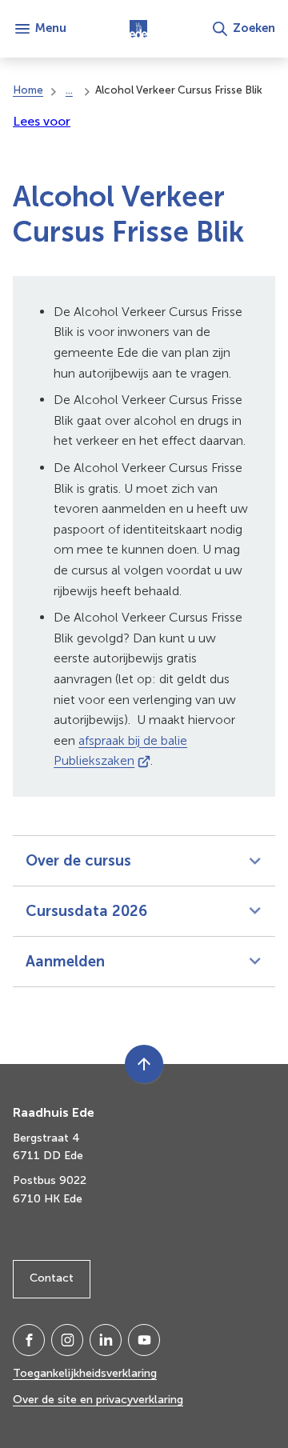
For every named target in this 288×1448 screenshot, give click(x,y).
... (69, 89)
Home (28, 89)
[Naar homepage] (138, 29)
